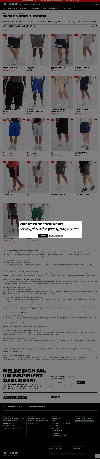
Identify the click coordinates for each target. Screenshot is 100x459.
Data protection (24, 232)
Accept (43, 236)
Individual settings (56, 236)
